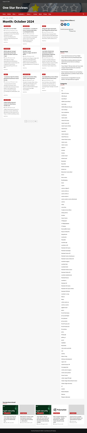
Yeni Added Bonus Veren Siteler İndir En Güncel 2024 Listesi (50, 77)
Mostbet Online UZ (65, 272)
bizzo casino (64, 177)
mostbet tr (63, 280)
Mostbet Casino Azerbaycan (67, 256)
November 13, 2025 (29, 422)
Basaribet (63, 163)
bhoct (62, 174)
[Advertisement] (72, 40)
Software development (66, 359)
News (62, 299)
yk (61, 386)
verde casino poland (66, 372)
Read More (6, 42)
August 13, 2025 (45, 424)
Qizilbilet (63, 342)
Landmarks (21, 14)
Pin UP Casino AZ (65, 323)
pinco (62, 332)
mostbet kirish (64, 266)
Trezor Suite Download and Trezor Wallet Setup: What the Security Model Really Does (71, 56)
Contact (35, 14)
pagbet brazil (64, 307)
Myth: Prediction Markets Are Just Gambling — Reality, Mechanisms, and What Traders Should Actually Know (72, 73)
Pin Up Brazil (64, 318)
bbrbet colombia (65, 166)
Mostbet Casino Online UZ (67, 258)
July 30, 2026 (11, 422)
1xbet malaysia (64, 134)
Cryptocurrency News (66, 210)
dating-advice (64, 212)
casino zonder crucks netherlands (69, 199)
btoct (62, 182)
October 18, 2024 (12, 107)
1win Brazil (64, 98)
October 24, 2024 (50, 32)
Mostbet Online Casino (66, 269)
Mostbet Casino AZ (65, 253)
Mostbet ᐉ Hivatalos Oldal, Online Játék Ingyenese (30, 77)
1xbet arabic (64, 117)
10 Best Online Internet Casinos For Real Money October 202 (10, 104)
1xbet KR (63, 131)
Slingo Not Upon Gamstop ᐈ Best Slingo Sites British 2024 (49, 29)
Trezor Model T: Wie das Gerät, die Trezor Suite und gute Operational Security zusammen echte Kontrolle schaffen (72, 67)
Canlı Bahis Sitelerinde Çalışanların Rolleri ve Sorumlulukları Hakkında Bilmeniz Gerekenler (48, 53)
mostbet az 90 (64, 245)
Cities (14, 14)
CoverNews (46, 430)
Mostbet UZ (64, 283)
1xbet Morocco (64, 136)
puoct (44, 74)
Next (35, 121)
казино (63, 388)
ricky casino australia (66, 348)
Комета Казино (65, 391)
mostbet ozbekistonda (66, 275)
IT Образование (65, 223)
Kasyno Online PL (65, 231)
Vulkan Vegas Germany (66, 383)
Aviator (63, 153)
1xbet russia (64, 142)
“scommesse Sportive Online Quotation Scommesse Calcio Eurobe (11, 78)
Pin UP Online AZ (65, 326)
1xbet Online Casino (66, 139)
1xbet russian (64, 144)
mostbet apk (64, 242)
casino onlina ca (7, 100)
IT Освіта (63, 226)
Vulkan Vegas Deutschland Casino (69, 380)
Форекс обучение (65, 397)
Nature (28, 14)
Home (4, 14)
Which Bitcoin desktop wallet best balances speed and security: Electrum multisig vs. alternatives (71, 62)
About (40, 14)
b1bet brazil (64, 158)
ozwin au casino (65, 304)
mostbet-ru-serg (65, 294)
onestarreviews (7, 30)
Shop (50, 14)
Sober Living (64, 356)
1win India (63, 104)
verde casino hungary (66, 370)
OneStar (25, 33)
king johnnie (64, 234)
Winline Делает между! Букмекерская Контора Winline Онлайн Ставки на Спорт (10, 53)
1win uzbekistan (65, 112)
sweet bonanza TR (65, 364)
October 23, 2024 (31, 56)
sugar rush (63, 361)
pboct (62, 310)
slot (62, 351)
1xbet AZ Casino (65, 120)
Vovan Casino (64, 375)
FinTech (63, 215)
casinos (44, 26)
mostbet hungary (27, 48)
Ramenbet (63, 345)
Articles (9, 14)
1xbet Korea (64, 128)
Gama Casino (64, 218)
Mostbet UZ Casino (65, 285)
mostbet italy (64, 264)
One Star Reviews (15, 7)
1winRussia (64, 115)
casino (62, 185)
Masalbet (63, 239)
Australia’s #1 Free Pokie (10, 28)
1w (62, 90)
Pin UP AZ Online (65, 313)
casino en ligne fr (65, 188)
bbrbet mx (63, 169)
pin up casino (64, 321)
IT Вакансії (64, 220)
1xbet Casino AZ (65, 123)
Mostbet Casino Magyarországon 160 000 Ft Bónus (30, 52)
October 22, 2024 (50, 58)
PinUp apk (63, 334)
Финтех (63, 394)
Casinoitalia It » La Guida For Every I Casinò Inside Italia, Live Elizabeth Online (30, 30)
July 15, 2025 (61, 424)
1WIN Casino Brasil (65, 101)
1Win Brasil (64, 96)
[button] (83, 14)
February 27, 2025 (74, 422)
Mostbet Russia (65, 277)
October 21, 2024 (31, 80)
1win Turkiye (64, 109)
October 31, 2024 (14, 30)
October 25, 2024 (31, 33)
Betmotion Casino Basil (66, 172)
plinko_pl (63, 337)
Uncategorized (7, 48)
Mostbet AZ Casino (65, 247)
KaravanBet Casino (65, 229)
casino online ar (65, 193)
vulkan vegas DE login (66, 378)
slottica (63, 353)
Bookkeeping (64, 180)
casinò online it (26, 26)
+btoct (44, 48)
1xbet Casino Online (66, 125)
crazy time (63, 207)
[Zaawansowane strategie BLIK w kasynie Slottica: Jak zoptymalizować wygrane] (76, 410)
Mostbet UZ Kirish (65, 291)
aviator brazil (64, 155)
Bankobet (63, 161)
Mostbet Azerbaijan (66, 250)
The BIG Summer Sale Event (66, 29)
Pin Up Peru (64, 329)
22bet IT (5, 74)
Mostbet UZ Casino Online (67, 288)
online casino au (7, 26)
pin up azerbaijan (65, 315)
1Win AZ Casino (65, 93)
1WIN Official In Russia (66, 107)
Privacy (45, 14)
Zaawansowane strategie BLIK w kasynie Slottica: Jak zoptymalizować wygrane (70, 78)
